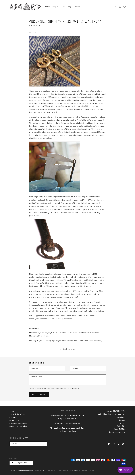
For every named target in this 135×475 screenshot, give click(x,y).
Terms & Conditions (17, 414)
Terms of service (62, 470)
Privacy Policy (14, 420)
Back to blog (69, 349)
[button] (55, 6)
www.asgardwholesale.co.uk (67, 423)
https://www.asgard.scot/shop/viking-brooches (50, 319)
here (74, 431)
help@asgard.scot (117, 432)
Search (12, 411)
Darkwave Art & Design (18, 423)
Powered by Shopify (26, 470)
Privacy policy (50, 470)
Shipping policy (75, 470)
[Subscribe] (45, 443)
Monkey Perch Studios (18, 426)
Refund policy (39, 470)
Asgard (17, 470)
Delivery (12, 417)
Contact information (88, 470)
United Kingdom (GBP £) (20, 463)
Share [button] (34, 32)
